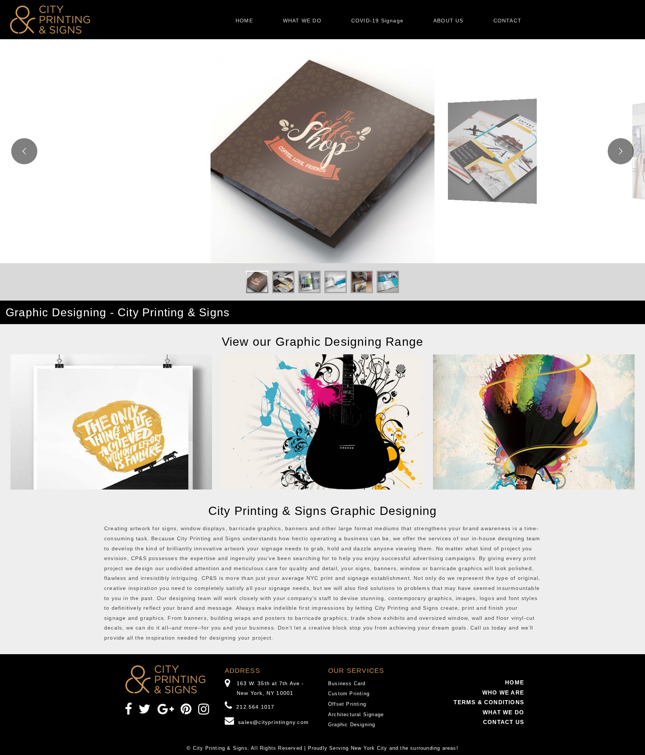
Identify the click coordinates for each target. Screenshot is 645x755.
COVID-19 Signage (377, 21)
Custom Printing (349, 693)
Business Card (347, 683)
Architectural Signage (356, 714)
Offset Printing (347, 704)
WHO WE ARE (503, 692)
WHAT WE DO (302, 21)
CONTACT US (503, 722)
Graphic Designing (351, 724)
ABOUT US (448, 21)
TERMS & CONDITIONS (489, 702)
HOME (244, 21)
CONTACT (507, 21)
